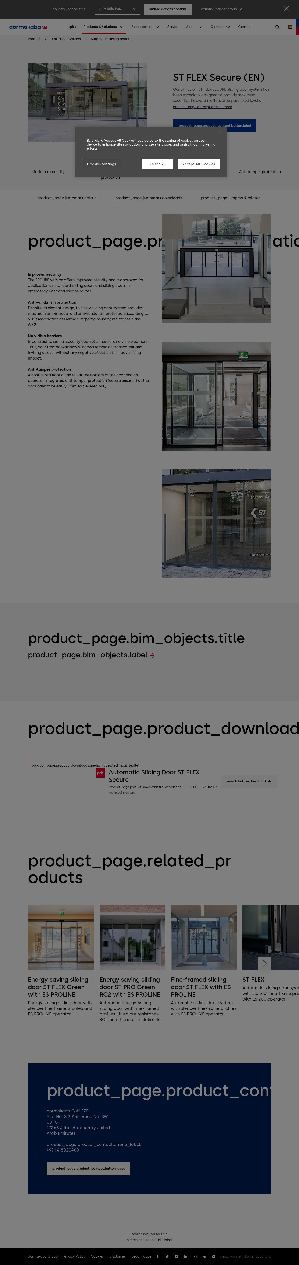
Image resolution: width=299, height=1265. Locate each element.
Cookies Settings (101, 164)
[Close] (220, 132)
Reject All (158, 164)
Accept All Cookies (198, 164)
